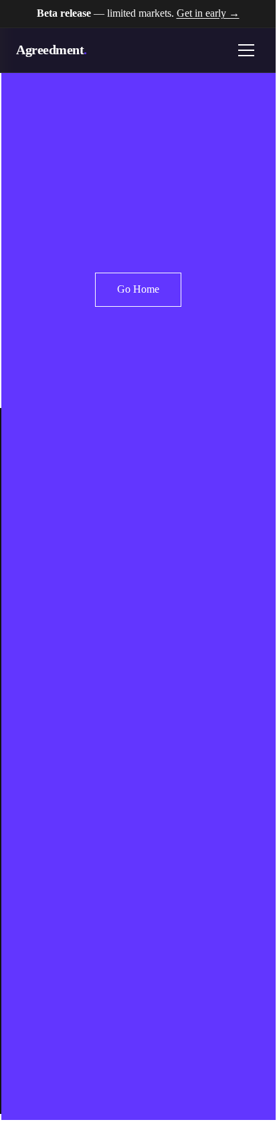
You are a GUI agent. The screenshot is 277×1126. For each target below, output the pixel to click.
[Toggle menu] (246, 50)
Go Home (138, 289)
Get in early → (208, 13)
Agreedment (51, 49)
